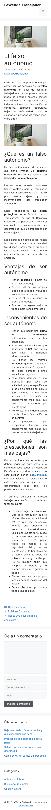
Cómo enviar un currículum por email (25, 755)
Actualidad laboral (14, 779)
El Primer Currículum (19, 611)
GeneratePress (25, 805)
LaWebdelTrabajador (22, 5)
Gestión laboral (16, 607)
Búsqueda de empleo (16, 784)
